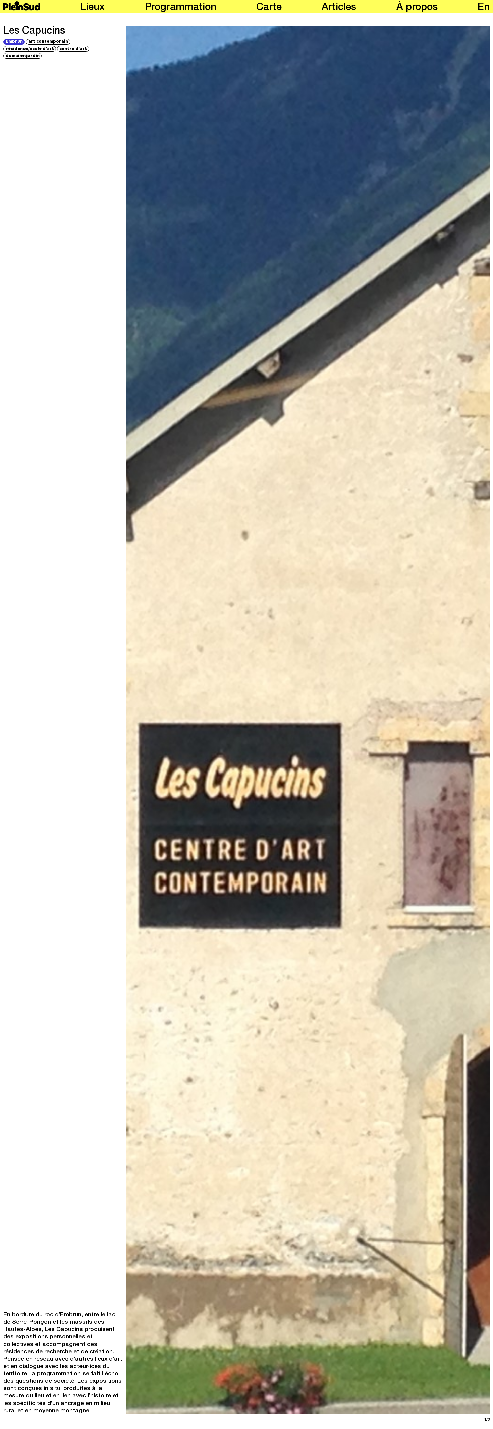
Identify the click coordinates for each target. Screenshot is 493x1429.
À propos (417, 8)
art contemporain (48, 41)
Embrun (14, 41)
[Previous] (216, 720)
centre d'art (73, 48)
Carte (269, 8)
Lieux (92, 8)
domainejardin (23, 55)
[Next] (400, 720)
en (484, 8)
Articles (339, 8)
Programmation (180, 8)
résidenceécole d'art (30, 48)
